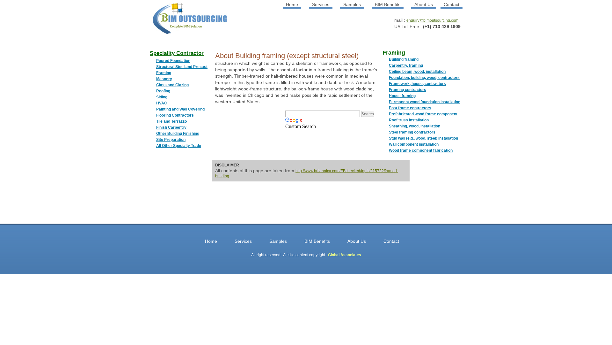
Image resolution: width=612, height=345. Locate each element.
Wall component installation (414, 144)
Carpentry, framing (406, 65)
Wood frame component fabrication (421, 150)
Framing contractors (407, 90)
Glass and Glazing (172, 85)
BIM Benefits (387, 4)
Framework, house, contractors (417, 83)
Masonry (164, 79)
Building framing (404, 59)
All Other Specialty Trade (178, 145)
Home (292, 4)
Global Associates (344, 255)
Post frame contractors (410, 108)
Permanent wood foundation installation (424, 102)
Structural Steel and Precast (182, 67)
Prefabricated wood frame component (423, 114)
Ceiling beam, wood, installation (417, 71)
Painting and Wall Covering (180, 109)
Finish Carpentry (171, 127)
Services (320, 4)
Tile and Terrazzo (171, 121)
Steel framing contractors (412, 132)
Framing (163, 73)
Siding (161, 97)
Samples (352, 4)
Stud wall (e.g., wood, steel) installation (423, 138)
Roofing (163, 91)
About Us (423, 4)
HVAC (161, 103)
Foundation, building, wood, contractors (424, 77)
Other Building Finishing (177, 133)
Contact (451, 4)
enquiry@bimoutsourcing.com (432, 20)
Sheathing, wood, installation (414, 126)
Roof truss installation (409, 120)
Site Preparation (171, 139)
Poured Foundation (173, 60)
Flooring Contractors (175, 115)
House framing (402, 96)
